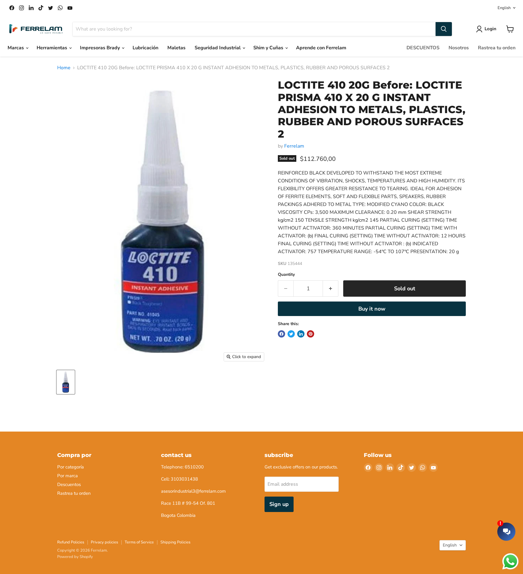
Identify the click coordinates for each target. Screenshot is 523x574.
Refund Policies (70, 542)
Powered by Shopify (75, 556)
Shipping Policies (175, 542)
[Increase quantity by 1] (330, 288)
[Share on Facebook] (281, 334)
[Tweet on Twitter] (291, 334)
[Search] (444, 29)
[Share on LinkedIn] (300, 334)
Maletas (176, 47)
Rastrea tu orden (496, 47)
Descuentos (69, 484)
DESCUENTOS (422, 47)
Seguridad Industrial (218, 47)
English (504, 8)
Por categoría (70, 467)
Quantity (286, 274)
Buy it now (371, 308)
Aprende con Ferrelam (321, 47)
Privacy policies (104, 542)
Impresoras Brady (100, 47)
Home (64, 67)
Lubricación (145, 47)
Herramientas (52, 47)
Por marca (67, 476)
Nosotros (459, 47)
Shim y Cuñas (269, 47)
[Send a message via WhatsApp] (510, 561)
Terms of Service (139, 542)
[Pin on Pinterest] (310, 334)
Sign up (279, 504)
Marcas (16, 47)
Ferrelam (294, 146)
